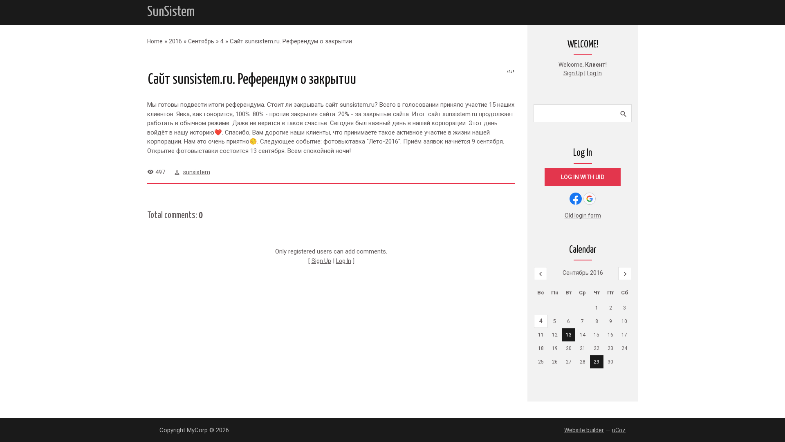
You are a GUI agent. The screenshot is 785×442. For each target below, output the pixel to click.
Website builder (584, 430)
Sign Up (321, 261)
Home (155, 41)
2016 (175, 41)
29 (596, 362)
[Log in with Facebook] (576, 199)
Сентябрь (201, 41)
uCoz (619, 430)
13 (569, 335)
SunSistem (171, 12)
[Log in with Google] (589, 199)
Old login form (583, 215)
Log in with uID (582, 177)
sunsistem (196, 172)
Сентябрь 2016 (583, 272)
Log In (343, 261)
